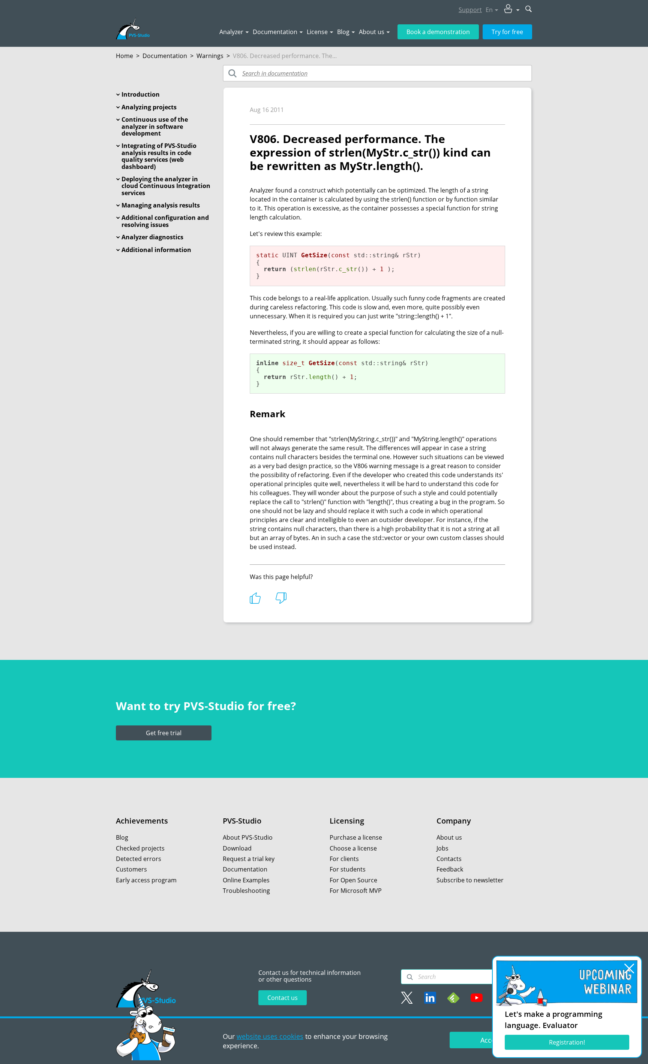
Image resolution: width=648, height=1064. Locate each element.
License (317, 32)
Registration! (567, 1042)
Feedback (449, 869)
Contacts (449, 859)
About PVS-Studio (248, 837)
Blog (343, 32)
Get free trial (164, 733)
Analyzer (231, 32)
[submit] (528, 9)
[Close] (629, 968)
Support (470, 10)
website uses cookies (270, 1036)
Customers (131, 869)
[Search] (410, 977)
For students (348, 869)
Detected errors (138, 859)
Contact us (282, 998)
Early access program (146, 880)
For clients (344, 859)
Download (237, 848)
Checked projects (140, 848)
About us (371, 32)
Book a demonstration (438, 32)
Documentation (275, 32)
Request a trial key (248, 859)
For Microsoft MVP (356, 890)
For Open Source (353, 880)
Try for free (507, 32)
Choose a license (353, 848)
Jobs (442, 848)
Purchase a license (356, 837)
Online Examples (246, 880)
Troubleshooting (246, 890)
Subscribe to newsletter (470, 880)
